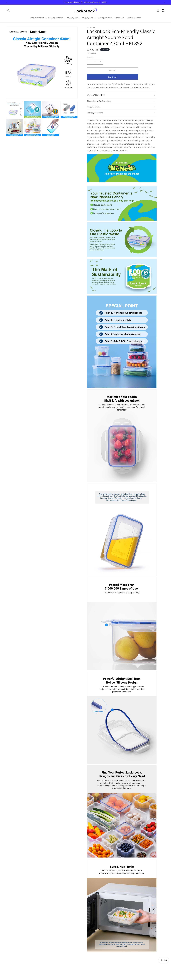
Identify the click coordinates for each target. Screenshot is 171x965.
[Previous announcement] (6, 2)
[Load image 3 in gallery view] (50, 109)
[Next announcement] (164, 2)
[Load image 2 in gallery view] (32, 109)
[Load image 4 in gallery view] (69, 109)
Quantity (90, 57)
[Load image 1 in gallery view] (14, 109)
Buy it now (112, 77)
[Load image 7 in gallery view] (50, 127)
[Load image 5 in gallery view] (14, 127)
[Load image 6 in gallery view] (32, 127)
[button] (8, 10)
